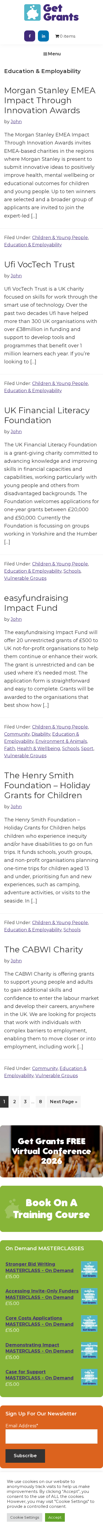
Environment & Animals (61, 741)
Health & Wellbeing (38, 748)
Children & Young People (60, 237)
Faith (9, 748)
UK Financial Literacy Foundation (47, 415)
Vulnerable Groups (25, 578)
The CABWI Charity (43, 949)
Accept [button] (55, 1517)
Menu (54, 53)
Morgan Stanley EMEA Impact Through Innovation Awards (50, 100)
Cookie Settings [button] (24, 1517)
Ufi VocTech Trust (39, 264)
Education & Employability (33, 244)
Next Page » (63, 1103)
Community (17, 734)
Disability (41, 734)
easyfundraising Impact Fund (36, 603)
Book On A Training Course (51, 1208)
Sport (87, 748)
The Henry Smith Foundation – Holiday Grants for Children (47, 785)
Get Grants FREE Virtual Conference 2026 (51, 1151)
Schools (71, 571)
